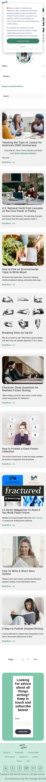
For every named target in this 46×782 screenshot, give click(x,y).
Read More (6, 162)
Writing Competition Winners (12, 86)
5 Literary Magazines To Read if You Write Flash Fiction (21, 511)
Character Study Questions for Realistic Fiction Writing (20, 389)
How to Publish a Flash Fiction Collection (20, 450)
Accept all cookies (23, 41)
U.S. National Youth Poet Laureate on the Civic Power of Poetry (22, 209)
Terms (19, 761)
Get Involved (9, 757)
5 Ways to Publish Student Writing (22, 628)
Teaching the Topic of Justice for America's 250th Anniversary (22, 144)
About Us (6, 753)
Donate (35, 757)
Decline (23, 47)
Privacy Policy (12, 21)
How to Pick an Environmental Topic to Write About (20, 271)
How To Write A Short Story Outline (18, 572)
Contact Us (23, 757)
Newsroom (19, 753)
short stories (37, 518)
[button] (23, 66)
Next (35, 659)
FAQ (28, 761)
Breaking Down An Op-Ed (17, 332)
